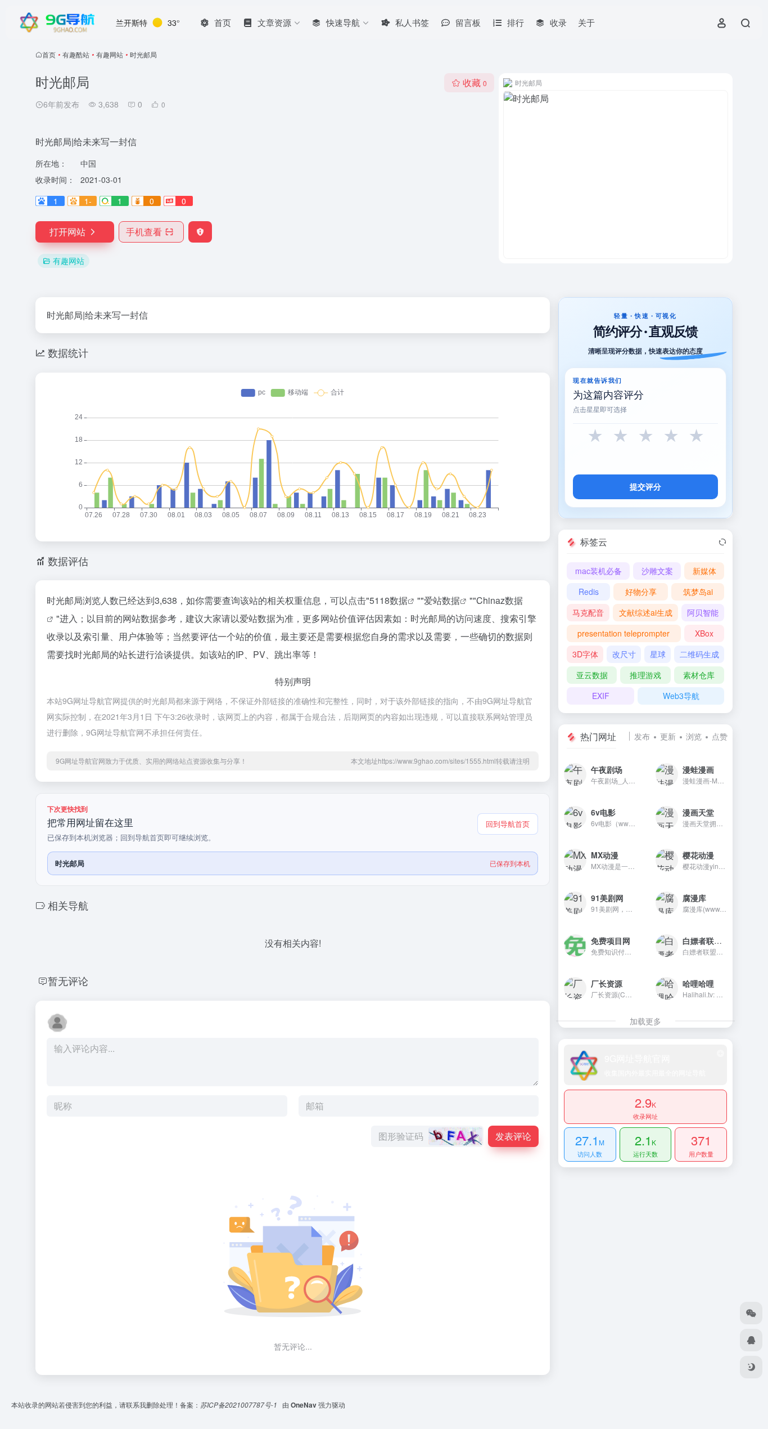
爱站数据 (442, 600)
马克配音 (588, 612)
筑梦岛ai (698, 591)
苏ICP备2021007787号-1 (239, 1404)
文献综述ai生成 (645, 612)
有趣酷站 (75, 54)
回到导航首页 (508, 823)
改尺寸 (624, 654)
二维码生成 (699, 654)
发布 (642, 736)
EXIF (600, 695)
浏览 (694, 736)
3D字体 (585, 654)
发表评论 (513, 1136)
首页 (49, 54)
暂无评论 (68, 980)
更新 (668, 736)
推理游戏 (645, 674)
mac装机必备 (598, 570)
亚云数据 (592, 674)
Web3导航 (681, 695)
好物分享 (641, 591)
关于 (586, 22)
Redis (589, 591)
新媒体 (704, 570)
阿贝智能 (703, 612)
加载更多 (645, 1021)
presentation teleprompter (623, 633)
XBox (704, 633)
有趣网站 (109, 54)
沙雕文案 (657, 570)
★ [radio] (595, 436)
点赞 (720, 736)
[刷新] (722, 542)
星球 (658, 654)
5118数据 (388, 600)
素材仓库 (699, 674)
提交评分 (645, 486)
